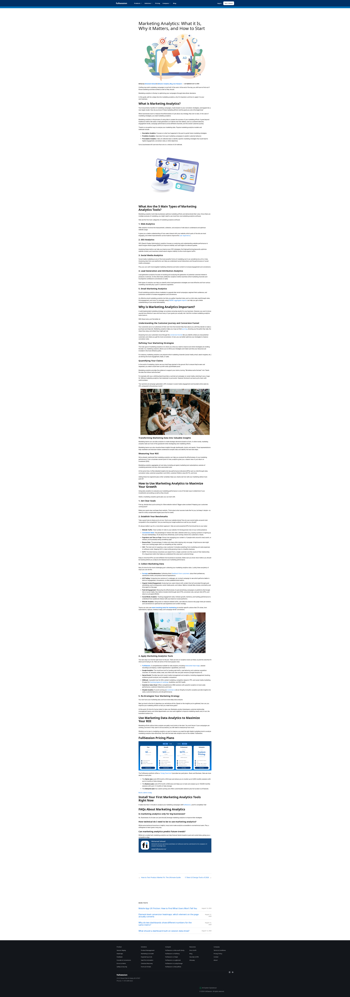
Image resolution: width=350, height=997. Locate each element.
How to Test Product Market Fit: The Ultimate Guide (161, 877)
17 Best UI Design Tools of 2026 (197, 877)
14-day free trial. (165, 773)
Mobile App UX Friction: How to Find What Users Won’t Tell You (168, 908)
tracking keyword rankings (159, 682)
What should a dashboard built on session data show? (164, 931)
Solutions (148, 3)
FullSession (187, 805)
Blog (174, 3)
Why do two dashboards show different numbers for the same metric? (165, 923)
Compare (166, 3)
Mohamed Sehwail (150, 84)
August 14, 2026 (206, 908)
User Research (177, 84)
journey (184, 329)
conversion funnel (176, 335)
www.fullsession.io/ (158, 849)
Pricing (157, 3)
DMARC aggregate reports (178, 300)
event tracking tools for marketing (164, 608)
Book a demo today (145, 793)
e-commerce (170, 690)
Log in (219, 3)
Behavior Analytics (163, 84)
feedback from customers (181, 573)
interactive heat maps (192, 666)
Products (137, 3)
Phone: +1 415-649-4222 (125, 981)
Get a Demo (229, 3)
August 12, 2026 (206, 931)
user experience (184, 236)
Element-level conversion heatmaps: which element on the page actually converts (169, 915)
